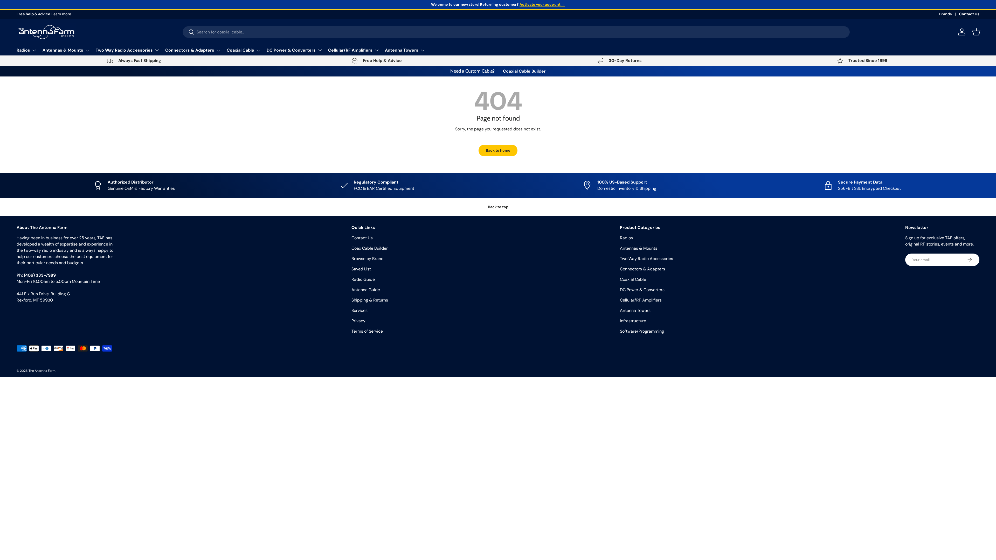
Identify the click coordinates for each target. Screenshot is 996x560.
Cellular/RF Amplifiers (350, 50)
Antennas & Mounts (63, 50)
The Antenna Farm (42, 371)
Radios (23, 50)
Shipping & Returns (369, 300)
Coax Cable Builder (369, 248)
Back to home (498, 150)
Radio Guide (363, 279)
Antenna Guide (365, 289)
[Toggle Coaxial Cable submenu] (258, 50)
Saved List (361, 269)
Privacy (358, 321)
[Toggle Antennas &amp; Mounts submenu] (87, 50)
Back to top (498, 207)
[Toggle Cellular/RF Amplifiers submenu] (377, 50)
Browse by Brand (367, 258)
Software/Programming (642, 331)
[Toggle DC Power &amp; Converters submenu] (320, 50)
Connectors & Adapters (189, 50)
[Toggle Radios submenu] (34, 50)
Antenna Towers (401, 50)
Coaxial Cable (240, 50)
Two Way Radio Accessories (124, 50)
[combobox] (516, 32)
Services (359, 310)
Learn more (61, 14)
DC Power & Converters (291, 50)
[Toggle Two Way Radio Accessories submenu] (157, 50)
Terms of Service (367, 331)
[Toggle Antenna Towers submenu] (422, 50)
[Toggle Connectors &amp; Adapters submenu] (218, 50)
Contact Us (969, 14)
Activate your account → (542, 4)
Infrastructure (633, 321)
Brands (945, 14)
